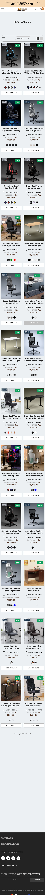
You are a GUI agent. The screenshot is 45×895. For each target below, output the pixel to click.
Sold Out (34, 323)
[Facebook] (3, 858)
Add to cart (11, 93)
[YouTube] (18, 858)
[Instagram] (13, 858)
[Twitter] (8, 858)
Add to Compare (13, 77)
